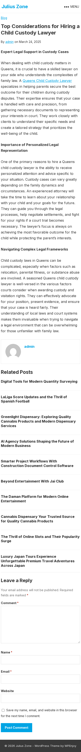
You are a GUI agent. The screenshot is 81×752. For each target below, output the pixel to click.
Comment (10, 603)
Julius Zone (15, 6)
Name (6, 652)
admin (9, 42)
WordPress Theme (47, 745)
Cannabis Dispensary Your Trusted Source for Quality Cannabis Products (38, 518)
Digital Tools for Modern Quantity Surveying (39, 381)
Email (6, 671)
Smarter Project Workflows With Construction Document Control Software (37, 463)
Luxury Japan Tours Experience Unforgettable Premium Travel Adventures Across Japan (38, 561)
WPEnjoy (70, 745)
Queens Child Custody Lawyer (47, 80)
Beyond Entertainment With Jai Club (32, 481)
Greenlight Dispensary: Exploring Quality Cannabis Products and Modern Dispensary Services (38, 421)
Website (7, 691)
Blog (4, 18)
